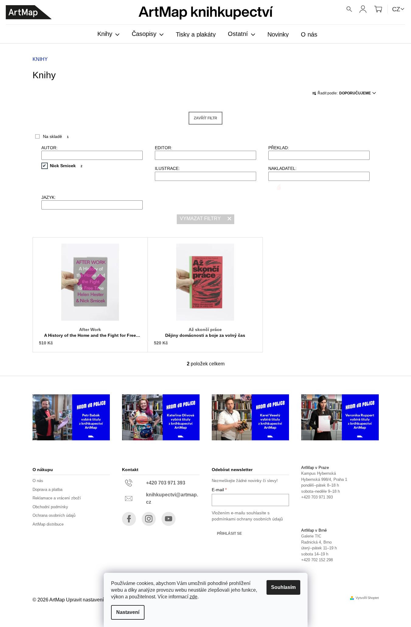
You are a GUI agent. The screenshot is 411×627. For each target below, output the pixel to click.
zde (193, 596)
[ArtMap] (28, 12)
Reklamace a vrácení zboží (57, 498)
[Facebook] (129, 519)
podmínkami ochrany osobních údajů (247, 518)
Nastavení (127, 612)
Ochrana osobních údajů (54, 515)
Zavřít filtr (205, 118)
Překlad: (278, 147)
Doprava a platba (47, 489)
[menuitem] (108, 34)
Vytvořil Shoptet (367, 598)
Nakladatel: (282, 168)
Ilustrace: (167, 168)
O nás (38, 480)
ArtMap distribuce (48, 524)
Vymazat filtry (200, 218)
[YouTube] (169, 519)
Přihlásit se (229, 533)
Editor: (163, 147)
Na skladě (56, 136)
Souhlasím (283, 587)
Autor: (49, 147)
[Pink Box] (274, 187)
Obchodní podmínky (50, 507)
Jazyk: (48, 197)
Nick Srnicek (66, 165)
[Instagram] (149, 519)
